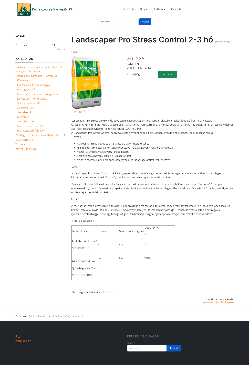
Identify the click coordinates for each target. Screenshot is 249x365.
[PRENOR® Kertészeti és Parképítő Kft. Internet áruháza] (45, 9)
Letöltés (107, 292)
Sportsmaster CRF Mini (30, 126)
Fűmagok (22, 80)
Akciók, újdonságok (26, 149)
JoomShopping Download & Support (218, 302)
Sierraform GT (25, 121)
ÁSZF (18, 336)
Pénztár (61, 49)
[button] (143, 9)
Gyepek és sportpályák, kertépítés (36, 76)
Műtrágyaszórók (26, 89)
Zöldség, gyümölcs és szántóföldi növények (40, 135)
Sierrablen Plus (25, 112)
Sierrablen (23, 117)
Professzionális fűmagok (31, 130)
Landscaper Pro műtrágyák (33, 85)
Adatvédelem (23, 341)
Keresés (131, 343)
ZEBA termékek (24, 140)
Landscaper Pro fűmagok (32, 98)
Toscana (20, 144)
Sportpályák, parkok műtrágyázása (37, 94)
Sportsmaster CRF (28, 108)
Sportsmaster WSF (28, 103)
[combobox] (147, 348)
